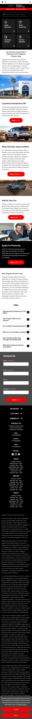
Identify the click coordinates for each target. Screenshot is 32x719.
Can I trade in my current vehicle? (12, 319)
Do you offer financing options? (14, 326)
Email (8, 370)
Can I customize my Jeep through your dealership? (12, 339)
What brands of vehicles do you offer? (14, 312)
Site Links (15, 413)
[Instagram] (16, 454)
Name (8, 360)
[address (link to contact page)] (2, 2)
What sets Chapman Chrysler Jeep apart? (13, 346)
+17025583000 (16, 435)
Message (9, 389)
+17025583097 (16, 441)
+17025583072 (16, 446)
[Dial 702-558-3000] (5, 2)
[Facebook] (12, 454)
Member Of (14, 418)
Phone (5, 379)
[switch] (30, 2)
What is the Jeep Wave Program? (15, 332)
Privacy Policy (22, 704)
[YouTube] (19, 454)
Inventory (14, 409)
